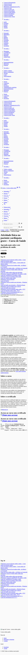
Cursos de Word (8, 5)
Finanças (6, 65)
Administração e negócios (10, 87)
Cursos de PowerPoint (9, 11)
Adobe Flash (7, 57)
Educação (7, 195)
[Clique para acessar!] (9, 415)
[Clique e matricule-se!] (4, 409)
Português (6, 33)
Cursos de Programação (9, 2)
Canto (5, 75)
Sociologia (6, 45)
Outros (6, 220)
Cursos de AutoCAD (9, 9)
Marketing (6, 63)
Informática (7, 191)
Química (6, 44)
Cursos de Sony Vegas (9, 16)
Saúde (6, 230)
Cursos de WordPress (9, 13)
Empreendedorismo (8, 62)
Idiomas (6, 193)
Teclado (6, 73)
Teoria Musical (7, 76)
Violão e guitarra (8, 70)
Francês (6, 25)
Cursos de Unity (8, 8)
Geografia (6, 40)
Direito (5, 81)
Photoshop (6, 51)
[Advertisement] (14, 319)
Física (5, 36)
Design (6, 198)
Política (5, 84)
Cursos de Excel (8, 4)
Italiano (5, 26)
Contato (6, 641)
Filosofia (6, 41)
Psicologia (6, 86)
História (6, 37)
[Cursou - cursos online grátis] (8, 188)
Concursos (6, 83)
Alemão (6, 27)
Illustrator (6, 55)
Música (6, 200)
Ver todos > (6, 19)
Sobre (5, 638)
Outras (6, 202)
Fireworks (6, 54)
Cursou (2, 230)
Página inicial (7, 207)
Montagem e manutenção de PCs (12, 6)
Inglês (5, 22)
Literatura (6, 43)
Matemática (6, 34)
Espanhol (6, 23)
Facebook (6, 647)
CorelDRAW (7, 52)
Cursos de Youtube (8, 15)
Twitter (5, 648)
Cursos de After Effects (9, 12)
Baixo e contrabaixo (9, 72)
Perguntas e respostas (9, 639)
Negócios (7, 216)
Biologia (6, 38)
